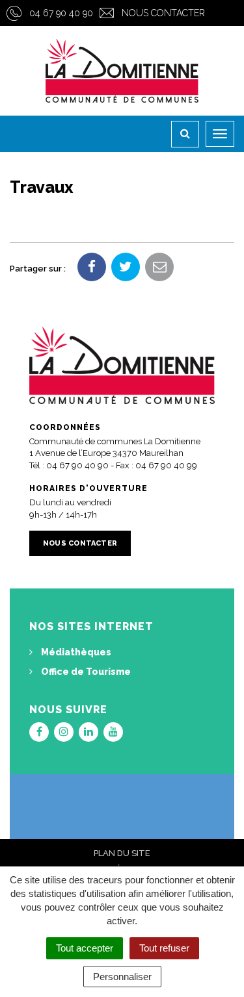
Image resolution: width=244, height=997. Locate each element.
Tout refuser (164, 947)
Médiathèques (75, 652)
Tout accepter (84, 947)
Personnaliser (122, 976)
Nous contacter (163, 13)
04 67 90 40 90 (61, 13)
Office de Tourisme (85, 671)
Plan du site (122, 853)
